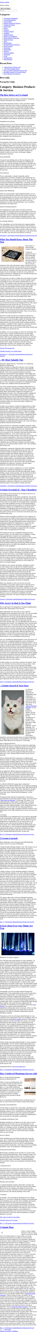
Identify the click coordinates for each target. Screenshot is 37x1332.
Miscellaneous (8, 43)
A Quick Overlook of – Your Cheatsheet (18, 490)
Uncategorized (8, 58)
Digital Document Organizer (20, 1306)
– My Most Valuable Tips (11, 360)
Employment (7, 26)
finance (6, 28)
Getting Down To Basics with (12, 67)
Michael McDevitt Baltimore (31, 706)
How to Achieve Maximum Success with (15, 70)
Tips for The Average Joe (7, 348)
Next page (8, 1329)
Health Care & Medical (10, 36)
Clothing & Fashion (9, 25)
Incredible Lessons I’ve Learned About (15, 72)
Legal (5, 41)
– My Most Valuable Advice (12, 69)
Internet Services (8, 40)
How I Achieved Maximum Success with (18, 1073)
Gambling (6, 33)
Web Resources (8, 59)
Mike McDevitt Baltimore (8, 800)
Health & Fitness (8, 35)
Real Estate (7, 48)
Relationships (7, 49)
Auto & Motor (8, 21)
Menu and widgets (5, 8)
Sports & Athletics (9, 53)
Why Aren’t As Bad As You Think (15, 603)
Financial (6, 30)
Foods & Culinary (9, 31)
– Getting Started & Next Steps (14, 685)
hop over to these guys (19, 1066)
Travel (5, 56)
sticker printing (17, 1019)
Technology (7, 54)
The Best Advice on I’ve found (14, 95)
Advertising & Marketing (11, 18)
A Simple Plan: (7, 1227)
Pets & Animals (8, 46)
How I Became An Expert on (12, 74)
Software (6, 51)
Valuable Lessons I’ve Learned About (10, 351)
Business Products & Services (12, 23)
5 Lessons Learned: (9, 838)
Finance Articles (4, 2)
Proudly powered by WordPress (9, 1331)
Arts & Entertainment (10, 20)
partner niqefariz (15, 235)
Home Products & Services (11, 38)
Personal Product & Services (12, 44)
